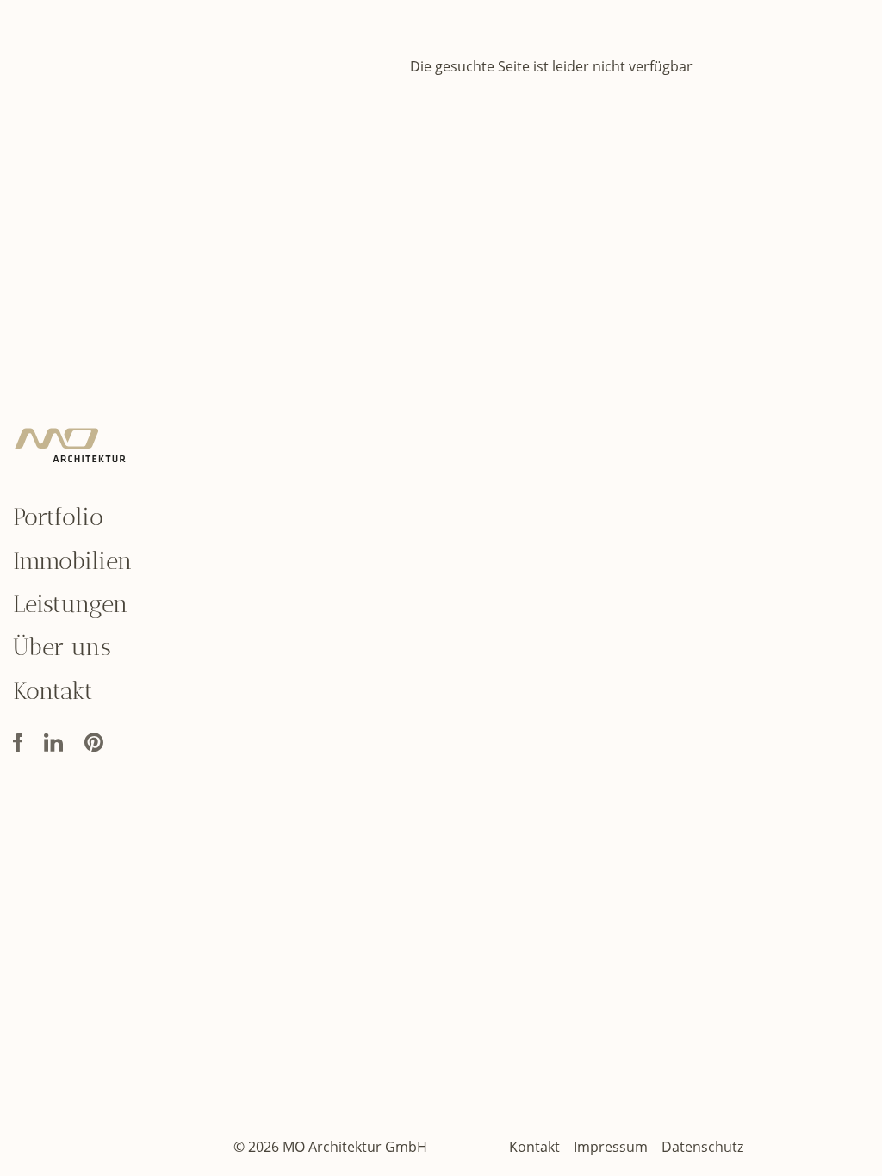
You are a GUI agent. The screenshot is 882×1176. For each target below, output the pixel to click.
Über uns (62, 648)
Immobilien (73, 561)
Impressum (611, 1146)
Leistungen (70, 604)
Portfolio (58, 517)
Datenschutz (702, 1146)
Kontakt (53, 691)
